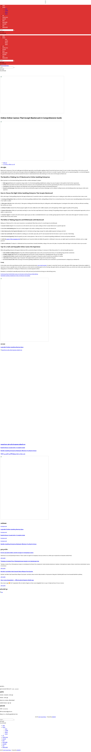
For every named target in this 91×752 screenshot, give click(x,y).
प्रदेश (3, 26)
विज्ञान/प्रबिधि (4, 22)
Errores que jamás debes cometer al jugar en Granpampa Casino (17, 553)
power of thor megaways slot (13, 239)
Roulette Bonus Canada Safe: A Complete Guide (13, 448)
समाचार (3, 7)
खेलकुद (6, 12)
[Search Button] (14, 30)
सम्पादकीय (4, 24)
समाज (6, 9)
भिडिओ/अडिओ (5, 27)
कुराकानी (4, 19)
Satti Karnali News (42, 717)
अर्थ (3, 16)
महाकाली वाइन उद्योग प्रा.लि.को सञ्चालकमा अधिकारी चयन (13, 445)
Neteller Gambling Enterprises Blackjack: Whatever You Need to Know (18, 451)
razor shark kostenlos (42, 265)
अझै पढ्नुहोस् (3, 558)
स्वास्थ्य (6, 14)
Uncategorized (4, 526)
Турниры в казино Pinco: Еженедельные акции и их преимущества (20, 561)
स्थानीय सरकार (5, 17)
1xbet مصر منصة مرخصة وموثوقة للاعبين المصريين (13, 454)
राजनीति (6, 10)
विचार (3, 21)
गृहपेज (3, 5)
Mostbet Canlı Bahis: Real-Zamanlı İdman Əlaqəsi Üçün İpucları (17, 572)
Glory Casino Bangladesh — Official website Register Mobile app (17, 580)
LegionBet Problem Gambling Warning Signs (12, 347)
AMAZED (54, 717)
